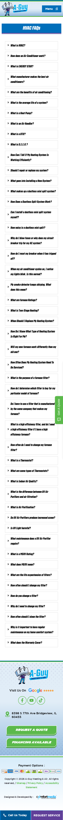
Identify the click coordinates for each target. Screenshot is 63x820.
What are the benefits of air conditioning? (31, 92)
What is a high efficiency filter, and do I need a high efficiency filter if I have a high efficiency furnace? (33, 429)
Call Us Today (17, 815)
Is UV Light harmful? (21, 528)
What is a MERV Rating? (22, 554)
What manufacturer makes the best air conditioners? (30, 79)
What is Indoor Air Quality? (24, 481)
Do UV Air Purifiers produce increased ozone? (33, 517)
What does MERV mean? (22, 564)
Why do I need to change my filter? (28, 606)
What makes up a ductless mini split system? (33, 191)
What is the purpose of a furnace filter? (30, 378)
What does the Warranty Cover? (26, 642)
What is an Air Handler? (22, 123)
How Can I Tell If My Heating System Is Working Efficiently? (30, 158)
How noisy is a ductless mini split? (28, 227)
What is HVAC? (18, 45)
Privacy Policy (35, 783)
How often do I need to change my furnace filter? (31, 448)
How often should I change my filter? (29, 585)
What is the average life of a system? (29, 102)
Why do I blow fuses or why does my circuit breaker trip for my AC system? (32, 241)
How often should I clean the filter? (28, 616)
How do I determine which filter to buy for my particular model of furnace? (33, 391)
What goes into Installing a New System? (31, 181)
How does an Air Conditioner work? (28, 56)
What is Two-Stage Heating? (25, 310)
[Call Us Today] (4, 815)
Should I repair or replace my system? (29, 170)
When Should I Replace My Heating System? (32, 321)
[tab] (31, 45)
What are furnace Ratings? (24, 300)
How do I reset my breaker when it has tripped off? (33, 256)
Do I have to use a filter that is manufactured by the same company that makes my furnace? (33, 409)
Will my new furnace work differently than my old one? (33, 350)
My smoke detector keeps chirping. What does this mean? (31, 287)
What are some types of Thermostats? (29, 471)
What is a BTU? (18, 134)
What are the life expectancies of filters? (31, 575)
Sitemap (21, 783)
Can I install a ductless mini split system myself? (31, 215)
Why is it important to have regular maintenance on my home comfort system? (32, 630)
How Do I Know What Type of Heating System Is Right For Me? (33, 334)
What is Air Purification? (23, 507)
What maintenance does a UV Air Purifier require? (31, 541)
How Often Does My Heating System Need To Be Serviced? (32, 365)
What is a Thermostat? (22, 460)
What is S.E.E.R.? (19, 144)
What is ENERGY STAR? (22, 66)
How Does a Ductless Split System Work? (31, 201)
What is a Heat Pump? (21, 113)
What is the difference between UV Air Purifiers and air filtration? (29, 494)
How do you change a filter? (24, 596)
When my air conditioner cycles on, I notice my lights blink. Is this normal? (32, 272)
